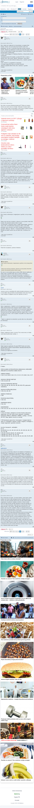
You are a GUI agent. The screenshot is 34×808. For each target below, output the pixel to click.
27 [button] (26, 34)
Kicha (2, 97)
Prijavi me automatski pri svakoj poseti (8, 23)
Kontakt (24, 9)
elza (1, 283)
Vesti (8, 9)
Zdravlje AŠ (14, 9)
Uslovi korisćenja (17, 790)
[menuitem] (4, 14)
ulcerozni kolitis (3, 28)
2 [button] (16, 34)
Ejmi (2, 152)
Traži (30, 6)
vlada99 (6, 29)
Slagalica (30, 9)
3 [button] (18, 34)
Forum (19, 9)
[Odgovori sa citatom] (30, 38)
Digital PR (17, 797)
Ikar (5, 206)
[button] (11, 34)
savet (2, 287)
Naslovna (3, 9)
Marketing (17, 794)
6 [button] (23, 34)
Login (16, 2)
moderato (11, 29)
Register (22, 2)
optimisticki (4, 448)
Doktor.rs (21, 803)
